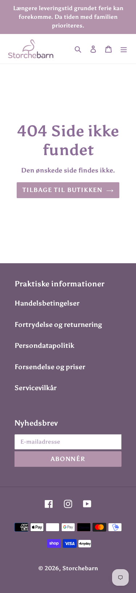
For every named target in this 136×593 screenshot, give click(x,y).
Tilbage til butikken (62, 189)
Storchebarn (80, 568)
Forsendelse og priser (50, 367)
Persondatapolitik (44, 345)
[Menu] (123, 49)
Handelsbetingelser (47, 303)
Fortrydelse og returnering (58, 324)
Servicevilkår (36, 388)
